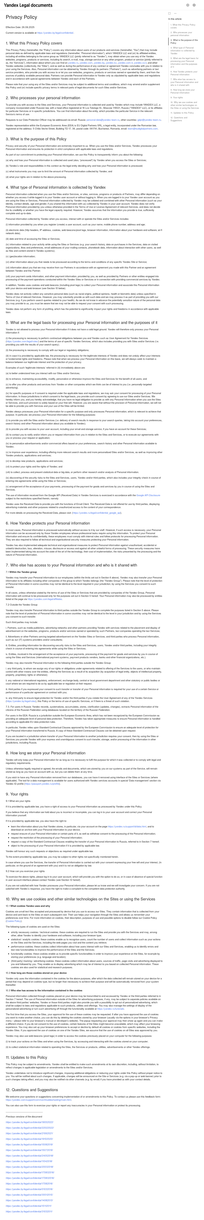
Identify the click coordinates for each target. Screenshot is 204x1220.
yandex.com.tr (125, 62)
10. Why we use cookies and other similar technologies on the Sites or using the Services (185, 105)
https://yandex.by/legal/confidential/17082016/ (29, 1183)
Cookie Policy (14, 921)
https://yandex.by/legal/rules (21, 701)
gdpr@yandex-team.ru (149, 119)
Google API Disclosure (148, 495)
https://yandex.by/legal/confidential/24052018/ (29, 1155)
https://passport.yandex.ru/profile (42, 783)
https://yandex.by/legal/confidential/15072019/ (29, 1150)
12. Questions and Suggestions (179, 119)
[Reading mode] (169, 13)
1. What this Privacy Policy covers (183, 26)
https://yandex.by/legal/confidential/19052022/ (29, 1122)
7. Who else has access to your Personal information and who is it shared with (184, 82)
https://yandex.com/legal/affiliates (45, 599)
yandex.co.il (140, 62)
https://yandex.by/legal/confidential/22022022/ (30, 1127)
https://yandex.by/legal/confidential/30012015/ (29, 1194)
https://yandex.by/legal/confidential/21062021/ (29, 1133)
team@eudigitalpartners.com (143, 128)
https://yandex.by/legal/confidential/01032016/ (29, 1189)
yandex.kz (111, 62)
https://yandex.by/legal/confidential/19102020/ (29, 1138)
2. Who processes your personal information (181, 34)
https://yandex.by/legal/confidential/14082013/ (29, 1200)
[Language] (194, 5)
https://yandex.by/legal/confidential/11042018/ (29, 1161)
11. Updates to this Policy (182, 112)
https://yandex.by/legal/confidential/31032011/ (29, 1211)
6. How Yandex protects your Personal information (184, 73)
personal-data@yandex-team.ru (103, 119)
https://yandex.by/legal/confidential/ (55, 32)
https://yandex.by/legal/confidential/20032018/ (29, 1166)
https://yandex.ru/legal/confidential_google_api (96, 512)
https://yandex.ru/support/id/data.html (127, 826)
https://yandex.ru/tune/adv (110, 1008)
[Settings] (188, 5)
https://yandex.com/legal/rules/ (22, 341)
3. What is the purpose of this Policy (184, 41)
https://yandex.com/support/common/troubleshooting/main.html (38, 1099)
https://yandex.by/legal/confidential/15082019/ (29, 1144)
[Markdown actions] (175, 13)
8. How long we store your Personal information (183, 91)
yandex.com (86, 62)
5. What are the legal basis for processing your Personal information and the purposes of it (184, 62)
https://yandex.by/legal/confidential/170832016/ (30, 1172)
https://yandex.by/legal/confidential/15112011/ (28, 1205)
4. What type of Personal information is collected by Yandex (183, 50)
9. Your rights (177, 97)
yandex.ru (73, 62)
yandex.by (99, 62)
